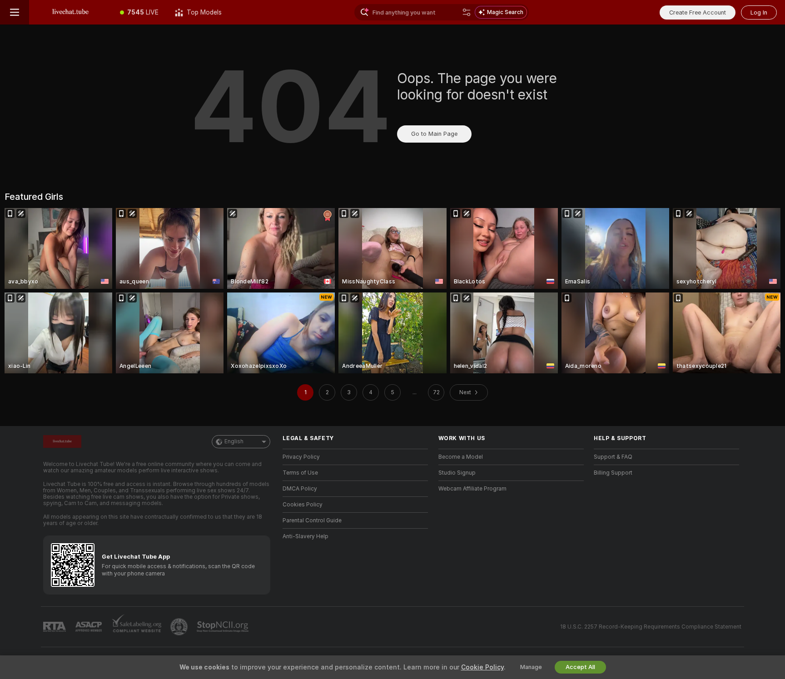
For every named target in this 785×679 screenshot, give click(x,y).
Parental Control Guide (312, 520)
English (233, 441)
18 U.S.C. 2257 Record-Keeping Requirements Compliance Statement (650, 627)
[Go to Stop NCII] (223, 626)
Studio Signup (457, 473)
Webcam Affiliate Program (472, 489)
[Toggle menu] (14, 12)
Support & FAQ (613, 457)
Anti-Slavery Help (305, 536)
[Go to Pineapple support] (179, 626)
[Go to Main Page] (70, 12)
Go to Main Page (434, 133)
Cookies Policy (303, 504)
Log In (758, 12)
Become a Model (460, 457)
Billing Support (613, 473)
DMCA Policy (300, 489)
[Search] (466, 12)
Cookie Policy (482, 667)
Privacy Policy (301, 457)
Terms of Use (300, 473)
